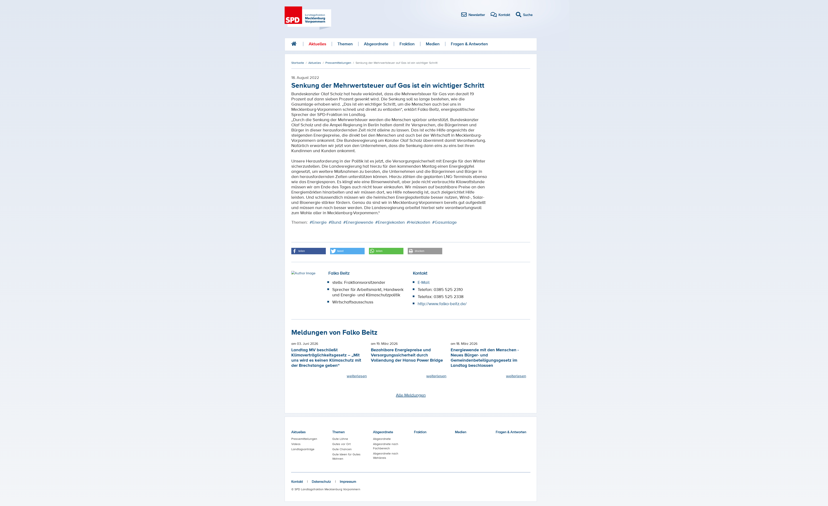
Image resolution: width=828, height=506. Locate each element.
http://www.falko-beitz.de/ (442, 304)
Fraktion (407, 44)
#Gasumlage (444, 222)
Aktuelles (317, 44)
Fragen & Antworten (469, 44)
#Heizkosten (418, 222)
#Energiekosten (390, 222)
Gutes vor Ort (341, 444)
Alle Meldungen (411, 395)
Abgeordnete (376, 44)
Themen (345, 44)
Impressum (348, 481)
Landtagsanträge (302, 449)
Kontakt (297, 481)
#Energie (318, 222)
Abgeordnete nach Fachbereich (385, 446)
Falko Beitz (339, 273)
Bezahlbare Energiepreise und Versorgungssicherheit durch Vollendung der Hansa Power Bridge (407, 355)
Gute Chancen (342, 449)
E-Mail (424, 282)
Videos (296, 444)
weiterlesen (357, 376)
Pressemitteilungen (304, 439)
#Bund (335, 222)
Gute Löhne (340, 439)
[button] (308, 251)
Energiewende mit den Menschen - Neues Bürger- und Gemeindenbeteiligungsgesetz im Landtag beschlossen (485, 357)
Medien (433, 44)
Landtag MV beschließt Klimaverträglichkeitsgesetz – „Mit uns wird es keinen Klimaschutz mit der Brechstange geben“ (326, 357)
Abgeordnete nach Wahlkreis (385, 455)
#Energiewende (358, 222)
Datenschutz (321, 481)
